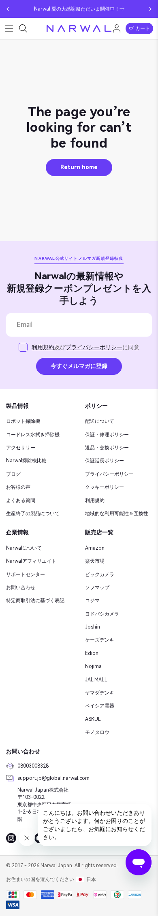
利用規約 (43, 347)
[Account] (117, 28)
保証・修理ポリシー (107, 434)
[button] (7, 9)
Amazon (95, 548)
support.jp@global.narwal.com (45, 778)
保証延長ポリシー (104, 460)
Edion (91, 653)
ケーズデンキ (99, 640)
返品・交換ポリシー (107, 447)
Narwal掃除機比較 (26, 460)
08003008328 (33, 766)
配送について (99, 421)
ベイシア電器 (99, 706)
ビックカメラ (99, 574)
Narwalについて (24, 548)
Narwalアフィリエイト (31, 561)
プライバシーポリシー (94, 347)
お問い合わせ (20, 587)
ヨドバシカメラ (102, 614)
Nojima (93, 666)
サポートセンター (25, 574)
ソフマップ (97, 587)
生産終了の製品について (33, 513)
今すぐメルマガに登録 (79, 366)
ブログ (13, 474)
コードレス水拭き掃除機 (33, 434)
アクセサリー (20, 447)
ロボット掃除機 (23, 421)
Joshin (92, 627)
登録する (26, 283)
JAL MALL (96, 680)
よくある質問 (20, 500)
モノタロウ (97, 732)
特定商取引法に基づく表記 (35, 600)
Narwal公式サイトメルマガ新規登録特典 (78, 258)
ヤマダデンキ (99, 693)
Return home (79, 167)
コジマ (92, 600)
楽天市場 (95, 561)
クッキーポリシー (104, 487)
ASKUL (93, 719)
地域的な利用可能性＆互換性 (116, 513)
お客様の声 (18, 487)
